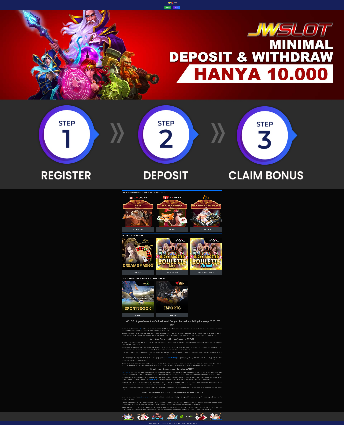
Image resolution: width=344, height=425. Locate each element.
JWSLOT (141, 328)
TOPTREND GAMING (138, 229)
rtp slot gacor (144, 397)
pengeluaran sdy (153, 379)
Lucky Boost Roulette (172, 272)
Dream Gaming (138, 272)
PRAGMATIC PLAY (206, 229)
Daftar (176, 8)
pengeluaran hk (126, 372)
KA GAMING (172, 229)
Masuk (168, 8)
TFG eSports (172, 315)
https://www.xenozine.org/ (170, 357)
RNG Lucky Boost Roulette (206, 272)
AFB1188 (138, 315)
